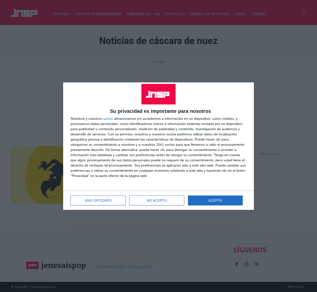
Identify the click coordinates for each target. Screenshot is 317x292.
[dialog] (158, 146)
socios (108, 118)
